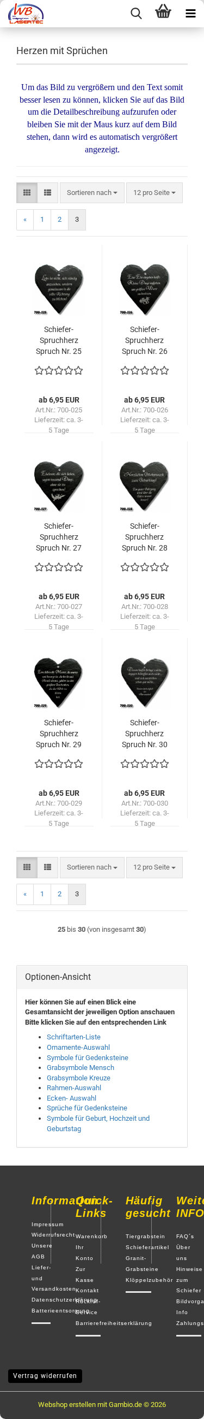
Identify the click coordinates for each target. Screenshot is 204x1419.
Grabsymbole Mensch (80, 1067)
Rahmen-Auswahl (74, 1088)
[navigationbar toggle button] (190, 13)
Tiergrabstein (145, 1236)
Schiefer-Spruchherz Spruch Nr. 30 (145, 733)
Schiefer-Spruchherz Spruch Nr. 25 (59, 340)
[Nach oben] (174, 1402)
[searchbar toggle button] (136, 13)
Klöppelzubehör (149, 1280)
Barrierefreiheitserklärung (114, 1323)
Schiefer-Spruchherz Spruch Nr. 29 (59, 733)
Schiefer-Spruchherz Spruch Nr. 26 (145, 340)
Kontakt (87, 1290)
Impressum (48, 1224)
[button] (27, 193)
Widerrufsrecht (53, 1235)
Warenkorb (92, 1236)
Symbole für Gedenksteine (87, 1058)
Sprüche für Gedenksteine (87, 1108)
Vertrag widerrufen (45, 1376)
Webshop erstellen (67, 1404)
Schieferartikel (147, 1247)
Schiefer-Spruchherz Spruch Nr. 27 (59, 537)
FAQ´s (185, 1236)
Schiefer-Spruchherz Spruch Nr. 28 (145, 537)
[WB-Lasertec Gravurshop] (22, 13)
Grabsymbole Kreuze (78, 1078)
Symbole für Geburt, (77, 1118)
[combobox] (92, 193)
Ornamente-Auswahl (78, 1047)
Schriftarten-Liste (74, 1037)
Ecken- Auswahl (71, 1098)
